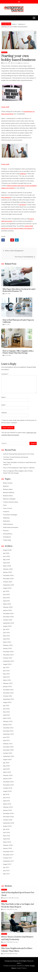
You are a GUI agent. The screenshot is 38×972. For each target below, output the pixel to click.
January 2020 (7, 778)
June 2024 (6, 632)
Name (3, 397)
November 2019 (8, 785)
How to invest (7, 508)
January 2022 (7, 724)
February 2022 (8, 721)
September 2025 (8, 585)
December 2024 (8, 613)
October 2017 (7, 858)
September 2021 (8, 734)
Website (4, 412)
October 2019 (7, 788)
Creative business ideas (10, 502)
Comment (4, 374)
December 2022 (8, 690)
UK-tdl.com (22, 204)
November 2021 (8, 731)
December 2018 (8, 813)
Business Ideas (8, 489)
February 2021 (8, 743)
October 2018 (7, 820)
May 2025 (6, 597)
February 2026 (8, 569)
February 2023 (8, 683)
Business (4, 52)
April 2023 (6, 677)
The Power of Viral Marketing (24, 257)
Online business (8, 524)
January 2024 (7, 648)
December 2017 (8, 851)
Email (3, 405)
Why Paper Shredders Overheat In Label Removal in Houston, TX (19, 290)
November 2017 (8, 855)
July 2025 (6, 591)
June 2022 (6, 709)
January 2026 (7, 572)
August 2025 (7, 588)
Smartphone (7, 537)
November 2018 (8, 816)
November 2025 (8, 578)
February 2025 (8, 607)
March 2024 (7, 642)
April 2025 (6, 601)
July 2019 (6, 794)
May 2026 (6, 559)
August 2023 (7, 664)
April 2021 (6, 740)
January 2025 (7, 610)
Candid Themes (21, 968)
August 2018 (7, 826)
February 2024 (8, 645)
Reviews (6, 530)
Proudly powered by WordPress (13, 966)
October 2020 (7, 753)
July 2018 (6, 829)
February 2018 (8, 845)
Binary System (7, 483)
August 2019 (7, 791)
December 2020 (8, 747)
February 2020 (8, 775)
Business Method (8, 492)
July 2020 (6, 763)
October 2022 (7, 696)
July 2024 (6, 629)
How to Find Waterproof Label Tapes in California (18, 321)
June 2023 (6, 670)
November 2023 (8, 655)
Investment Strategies (10, 515)
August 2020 (7, 759)
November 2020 (8, 750)
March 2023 (7, 680)
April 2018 (6, 839)
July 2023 (6, 667)
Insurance (6, 511)
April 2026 (6, 563)
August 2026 (7, 550)
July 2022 (6, 705)
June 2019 (6, 797)
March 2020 (7, 772)
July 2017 (6, 867)
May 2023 (6, 674)
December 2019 (8, 782)
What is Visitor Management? (14, 251)
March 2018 (7, 842)
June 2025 (6, 594)
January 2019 (7, 810)
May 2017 (6, 874)
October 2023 (7, 658)
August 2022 (7, 702)
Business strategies (9, 499)
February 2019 (8, 807)
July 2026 (6, 553)
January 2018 (7, 848)
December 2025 (8, 575)
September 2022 (8, 699)
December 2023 (8, 651)
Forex (5, 505)
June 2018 (6, 832)
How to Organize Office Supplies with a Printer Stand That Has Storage (18, 352)
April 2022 (6, 715)
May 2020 (6, 766)
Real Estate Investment (10, 527)
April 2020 (6, 769)
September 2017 (8, 861)
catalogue (23, 173)
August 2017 (7, 864)
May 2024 (6, 636)
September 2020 (8, 756)
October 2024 (7, 620)
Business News (8, 495)
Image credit (5, 107)
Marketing (6, 518)
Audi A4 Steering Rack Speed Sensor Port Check (18, 454)
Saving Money (7, 534)
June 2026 (6, 556)
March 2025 (7, 604)
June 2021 (6, 737)
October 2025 (7, 582)
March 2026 (7, 566)
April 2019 (6, 801)
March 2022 (7, 718)
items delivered (6, 197)
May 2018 (6, 836)
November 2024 (8, 617)
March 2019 (7, 804)
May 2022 (6, 712)
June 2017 (6, 870)
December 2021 (8, 728)
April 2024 (6, 639)
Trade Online (7, 540)
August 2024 (7, 626)
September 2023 (8, 661)
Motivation (6, 521)
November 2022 (8, 693)
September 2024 (8, 623)
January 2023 (7, 686)
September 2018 (8, 823)
